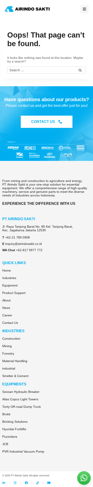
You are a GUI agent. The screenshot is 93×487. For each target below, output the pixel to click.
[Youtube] (48, 482)
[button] (84, 9)
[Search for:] (46, 70)
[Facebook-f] (26, 482)
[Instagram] (15, 482)
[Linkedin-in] (3, 482)
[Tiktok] (37, 482)
